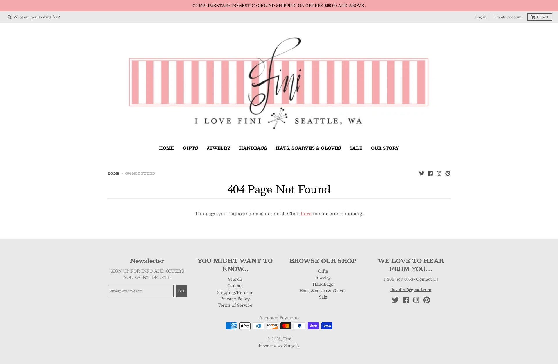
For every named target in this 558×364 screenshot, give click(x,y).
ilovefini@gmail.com (410, 289)
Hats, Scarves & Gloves (322, 290)
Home (113, 173)
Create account (507, 17)
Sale (323, 296)
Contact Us (427, 279)
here (306, 213)
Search (235, 279)
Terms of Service (235, 304)
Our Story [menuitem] (385, 147)
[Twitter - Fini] (421, 173)
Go (181, 291)
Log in (481, 17)
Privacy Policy (235, 298)
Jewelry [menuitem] (218, 147)
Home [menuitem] (166, 147)
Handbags (323, 283)
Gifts (323, 270)
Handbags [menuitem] (253, 147)
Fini (287, 338)
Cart (542, 17)
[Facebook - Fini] (430, 173)
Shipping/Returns (235, 292)
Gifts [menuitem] (190, 147)
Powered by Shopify (279, 345)
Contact (235, 285)
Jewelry (323, 277)
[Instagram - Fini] (439, 173)
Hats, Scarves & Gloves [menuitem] (308, 147)
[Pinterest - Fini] (447, 173)
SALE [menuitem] (356, 147)
